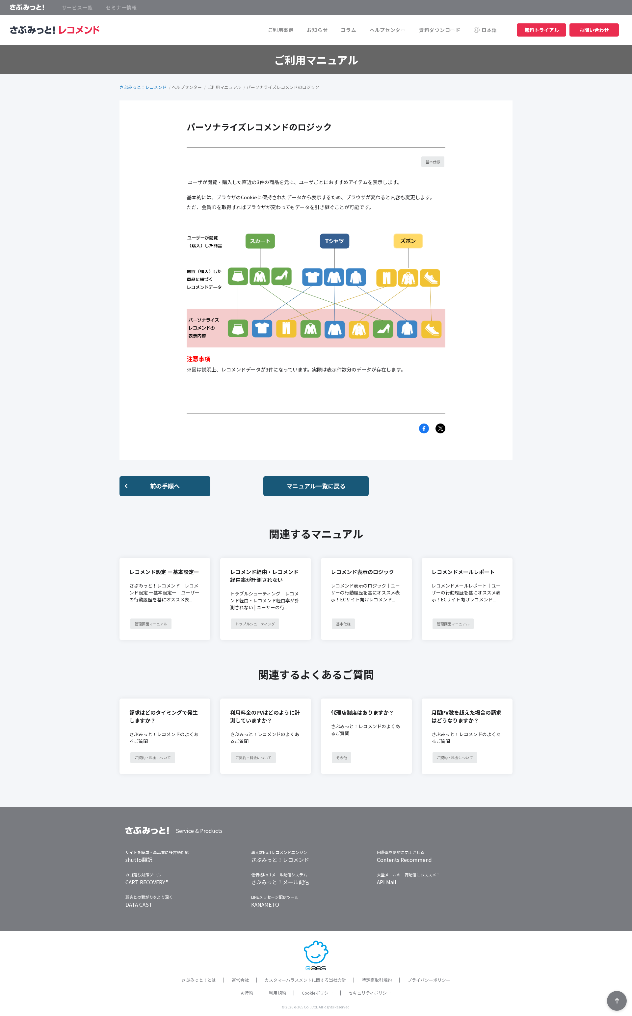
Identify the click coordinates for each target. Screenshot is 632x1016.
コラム (348, 29)
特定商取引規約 (377, 980)
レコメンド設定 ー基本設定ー (164, 572)
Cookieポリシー (317, 993)
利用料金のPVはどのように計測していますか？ (265, 716)
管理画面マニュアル (151, 623)
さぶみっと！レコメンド (143, 87)
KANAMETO (265, 904)
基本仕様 (433, 161)
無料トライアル (541, 29)
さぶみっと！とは (199, 980)
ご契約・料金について (153, 757)
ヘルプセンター (388, 29)
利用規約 (277, 993)
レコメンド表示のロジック (362, 572)
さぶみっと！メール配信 (280, 882)
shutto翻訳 (138, 860)
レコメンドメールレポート (463, 572)
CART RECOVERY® (147, 882)
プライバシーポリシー (429, 980)
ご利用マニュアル (224, 87)
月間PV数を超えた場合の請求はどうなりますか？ (466, 716)
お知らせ (317, 29)
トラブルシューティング (255, 623)
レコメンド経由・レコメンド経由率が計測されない (264, 576)
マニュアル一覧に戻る (316, 485)
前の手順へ (165, 485)
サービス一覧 (77, 7)
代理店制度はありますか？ (362, 712)
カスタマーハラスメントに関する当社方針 (305, 980)
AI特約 (247, 993)
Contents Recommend (404, 860)
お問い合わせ (594, 29)
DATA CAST (138, 904)
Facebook (424, 428)
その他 (341, 757)
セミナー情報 (121, 7)
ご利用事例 (281, 29)
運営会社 (240, 980)
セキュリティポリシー (370, 993)
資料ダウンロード (440, 29)
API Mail (386, 882)
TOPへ (617, 1001)
